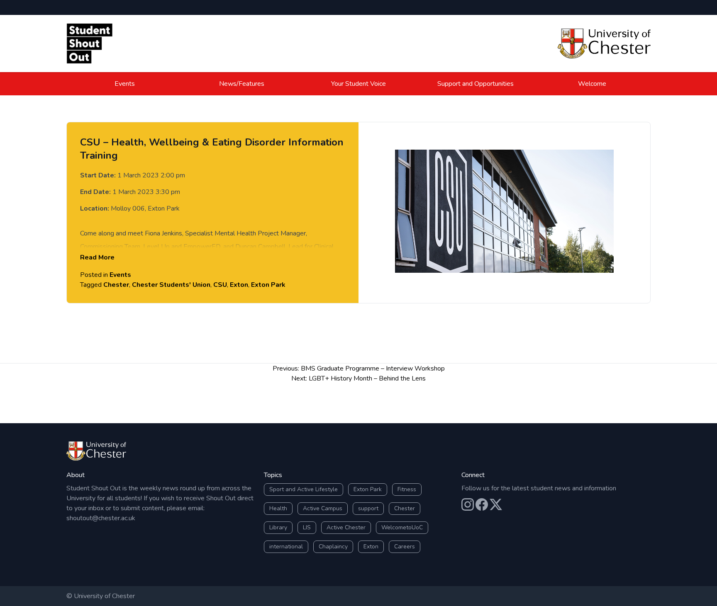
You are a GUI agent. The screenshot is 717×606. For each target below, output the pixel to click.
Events (125, 83)
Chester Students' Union (171, 284)
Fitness (407, 489)
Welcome (592, 83)
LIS (307, 527)
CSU (220, 284)
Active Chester (346, 527)
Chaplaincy (333, 546)
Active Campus (322, 508)
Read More (97, 257)
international (286, 546)
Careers (404, 546)
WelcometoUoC (402, 527)
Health (278, 508)
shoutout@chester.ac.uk (100, 518)
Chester (116, 284)
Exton (239, 284)
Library (278, 527)
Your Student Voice (358, 83)
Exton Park (268, 284)
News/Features (241, 83)
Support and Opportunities (475, 83)
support (368, 508)
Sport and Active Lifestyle (303, 489)
